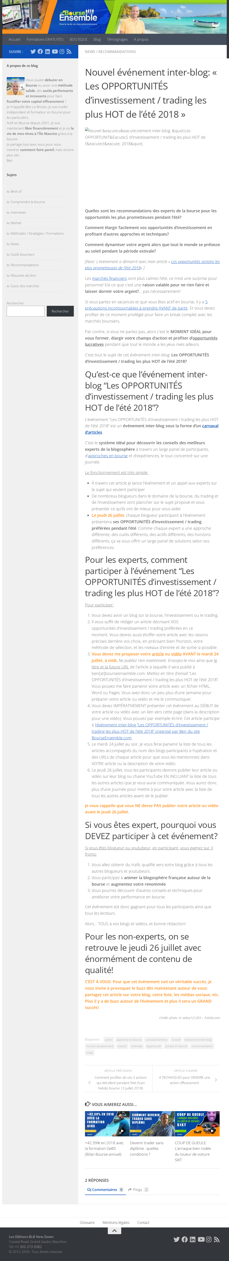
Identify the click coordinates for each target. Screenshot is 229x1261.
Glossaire (87, 1222)
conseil (176, 1040)
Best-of (16, 191)
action (108, 1040)
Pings (140, 1189)
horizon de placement (100, 1046)
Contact (143, 1222)
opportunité (153, 1046)
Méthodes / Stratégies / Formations (37, 233)
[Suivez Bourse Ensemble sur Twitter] (33, 51)
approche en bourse (129, 1040)
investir (122, 1046)
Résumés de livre (23, 275)
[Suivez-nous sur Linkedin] (47, 51)
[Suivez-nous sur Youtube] (54, 51)
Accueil (14, 39)
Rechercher (15, 303)
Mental (16, 223)
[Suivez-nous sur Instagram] (61, 51)
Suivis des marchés (25, 286)
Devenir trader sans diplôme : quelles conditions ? (146, 1148)
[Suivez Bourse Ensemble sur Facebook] (40, 51)
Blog (97, 39)
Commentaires (107, 1189)
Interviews (18, 212)
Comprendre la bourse (28, 202)
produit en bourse (176, 1046)
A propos (141, 39)
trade (90, 1053)
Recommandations (117, 51)
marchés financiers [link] (109, 278)
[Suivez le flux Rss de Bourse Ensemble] (69, 51)
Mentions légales (116, 1222)
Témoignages (117, 39)
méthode (136, 1046)
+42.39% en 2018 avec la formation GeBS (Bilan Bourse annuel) (104, 1148)
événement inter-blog (198, 1040)
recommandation (202, 1046)
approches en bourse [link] (108, 455)
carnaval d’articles (157, 1040)
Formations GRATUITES (45, 39)
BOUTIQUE (78, 39)
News (90, 51)
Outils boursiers (22, 254)
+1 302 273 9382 (28, 1246)
